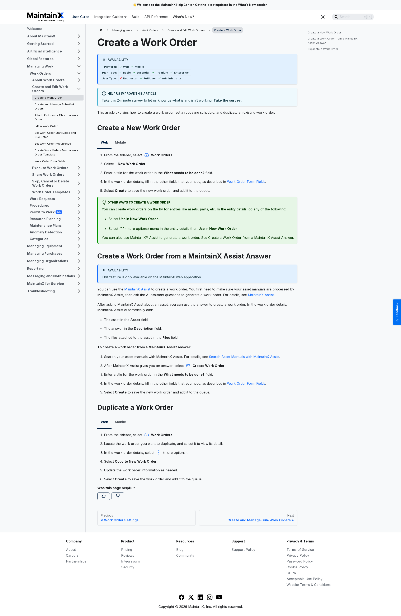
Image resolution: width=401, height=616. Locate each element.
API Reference (156, 17)
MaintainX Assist (137, 289)
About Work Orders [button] (48, 80)
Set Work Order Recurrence (53, 143)
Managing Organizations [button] (47, 261)
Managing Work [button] (40, 66)
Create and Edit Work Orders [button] (50, 89)
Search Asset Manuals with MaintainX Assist (244, 357)
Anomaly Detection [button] (46, 232)
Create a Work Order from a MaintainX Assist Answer (250, 237)
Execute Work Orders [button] (50, 168)
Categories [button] (39, 239)
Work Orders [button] (40, 73)
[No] (118, 496)
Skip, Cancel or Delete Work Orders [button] (50, 183)
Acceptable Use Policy (304, 579)
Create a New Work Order (324, 32)
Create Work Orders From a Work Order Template (56, 152)
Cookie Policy (297, 567)
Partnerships (76, 561)
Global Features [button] (40, 59)
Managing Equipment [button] (44, 246)
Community (185, 555)
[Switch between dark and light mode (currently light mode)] (323, 17)
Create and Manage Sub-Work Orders (55, 106)
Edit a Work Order (46, 126)
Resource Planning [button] (45, 219)
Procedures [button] (39, 205)
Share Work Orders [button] (48, 174)
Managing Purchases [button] (44, 253)
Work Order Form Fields (50, 161)
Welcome (34, 29)
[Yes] (103, 496)
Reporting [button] (35, 268)
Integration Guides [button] (108, 17)
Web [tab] (104, 142)
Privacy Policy (298, 555)
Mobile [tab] (120, 142)
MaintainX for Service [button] (45, 283)
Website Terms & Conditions (309, 585)
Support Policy (243, 549)
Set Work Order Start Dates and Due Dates (55, 135)
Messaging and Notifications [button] (51, 276)
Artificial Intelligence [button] (44, 51)
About (71, 549)
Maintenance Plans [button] (46, 225)
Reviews (127, 555)
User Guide (80, 17)
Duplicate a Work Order (323, 49)
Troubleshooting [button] (41, 291)
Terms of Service (300, 549)
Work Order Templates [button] (51, 192)
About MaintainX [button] (41, 36)
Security (127, 567)
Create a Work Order (48, 97)
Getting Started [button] (40, 44)
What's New (247, 4)
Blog (179, 549)
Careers (72, 555)
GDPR (291, 573)
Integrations (130, 561)
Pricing (126, 549)
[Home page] (101, 30)
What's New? (183, 17)
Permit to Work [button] (45, 212)
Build (135, 17)
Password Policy (300, 561)
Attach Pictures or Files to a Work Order (56, 117)
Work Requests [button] (42, 199)
